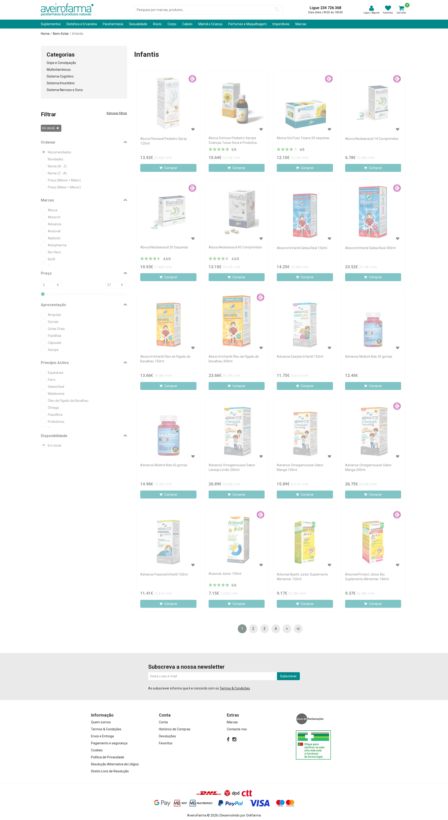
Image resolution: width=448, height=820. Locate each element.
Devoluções (167, 736)
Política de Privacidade (107, 757)
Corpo (172, 24)
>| (298, 628)
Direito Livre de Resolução (110, 771)
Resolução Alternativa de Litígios (115, 764)
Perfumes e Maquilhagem (247, 24)
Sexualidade (138, 24)
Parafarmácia (113, 24)
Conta (163, 722)
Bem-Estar (61, 33)
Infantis (77, 33)
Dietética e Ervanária (81, 24)
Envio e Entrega (102, 736)
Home (45, 33)
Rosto (157, 24)
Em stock (48, 128)
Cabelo (187, 24)
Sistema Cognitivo (60, 76)
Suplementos (51, 24)
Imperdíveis (281, 24)
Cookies (97, 750)
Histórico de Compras (174, 729)
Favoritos (165, 743)
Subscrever (288, 676)
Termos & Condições (235, 688)
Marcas (300, 24)
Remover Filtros (117, 113)
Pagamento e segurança (109, 743)
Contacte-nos (237, 729)
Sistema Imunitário (61, 83)
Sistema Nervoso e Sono (65, 90)
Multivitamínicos (59, 69)
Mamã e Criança (210, 24)
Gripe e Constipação (61, 63)
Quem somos (101, 722)
